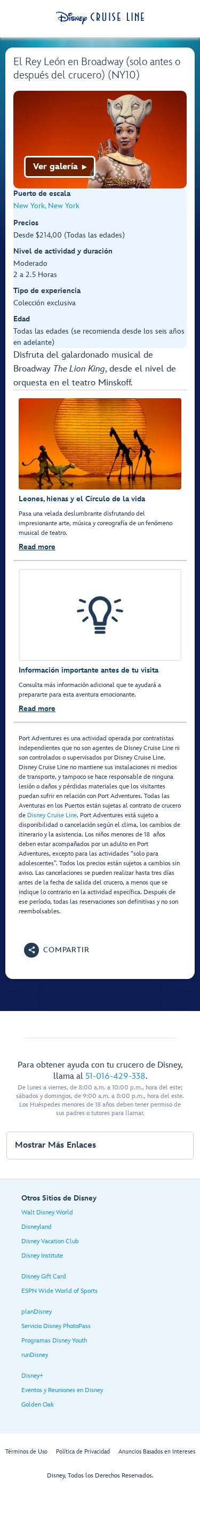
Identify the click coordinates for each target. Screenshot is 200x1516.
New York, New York (46, 205)
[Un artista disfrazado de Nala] (100, 139)
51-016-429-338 (115, 1076)
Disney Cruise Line (52, 815)
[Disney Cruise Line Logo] (100, 18)
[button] (57, 950)
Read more (37, 546)
